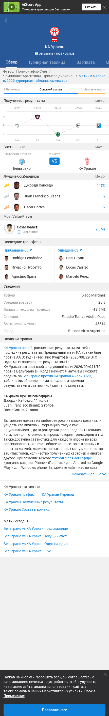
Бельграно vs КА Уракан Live (27, 551)
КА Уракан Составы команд (27, 510)
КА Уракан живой (18, 348)
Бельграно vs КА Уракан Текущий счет (35, 536)
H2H (87, 376)
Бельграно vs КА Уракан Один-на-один (36, 544)
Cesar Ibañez (27, 227)
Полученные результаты (24, 100)
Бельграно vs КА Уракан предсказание (36, 529)
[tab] (11, 62)
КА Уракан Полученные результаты (33, 502)
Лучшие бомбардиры (21, 176)
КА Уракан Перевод (58, 495)
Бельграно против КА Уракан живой (53, 376)
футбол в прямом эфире (72, 458)
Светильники (14, 147)
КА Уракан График (19, 495)
